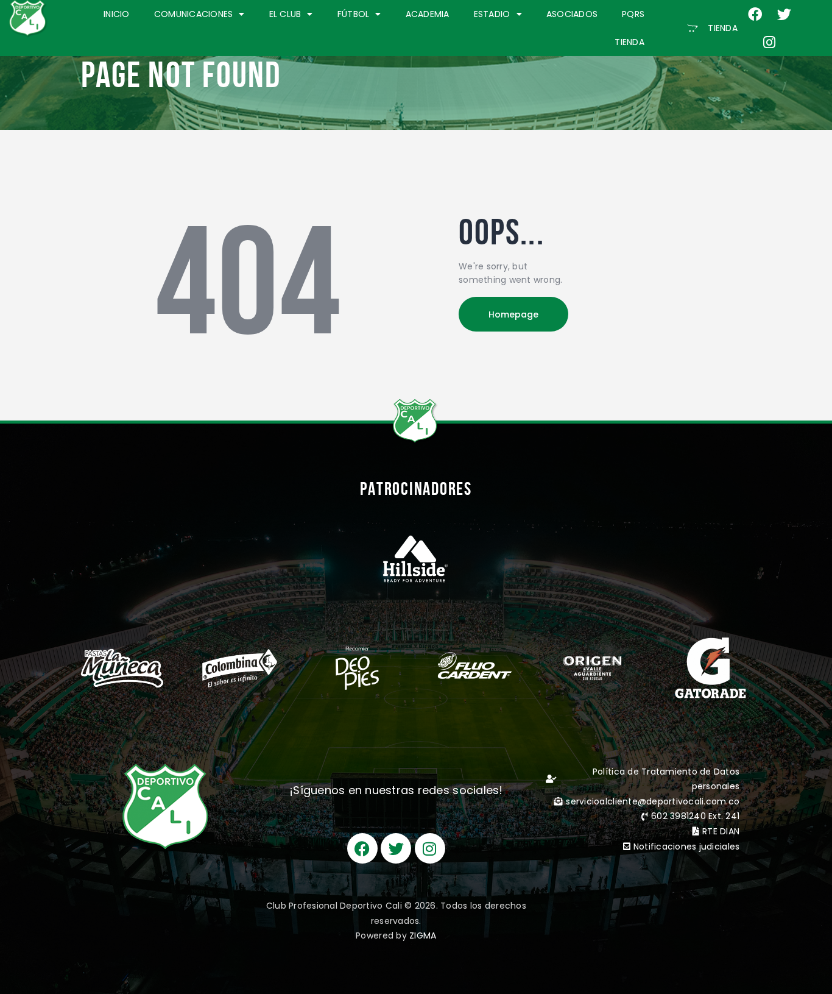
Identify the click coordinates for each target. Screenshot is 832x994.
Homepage (513, 314)
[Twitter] (784, 14)
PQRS (633, 14)
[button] (712, 28)
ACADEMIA (427, 14)
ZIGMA (422, 935)
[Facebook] (755, 14)
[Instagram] (770, 42)
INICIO (117, 14)
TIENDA (629, 42)
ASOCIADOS (572, 14)
